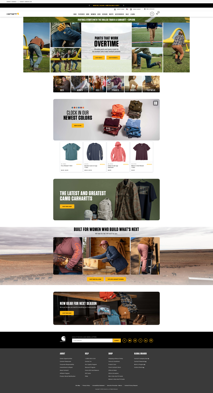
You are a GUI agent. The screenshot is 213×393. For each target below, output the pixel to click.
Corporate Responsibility (67, 364)
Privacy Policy (86, 385)
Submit (116, 340)
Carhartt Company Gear (26, 1)
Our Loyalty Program (91, 364)
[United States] (127, 9)
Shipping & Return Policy (115, 358)
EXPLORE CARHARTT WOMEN (116, 279)
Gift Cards (88, 373)
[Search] (152, 14)
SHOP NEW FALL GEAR (95, 279)
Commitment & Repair (66, 367)
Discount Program (90, 367)
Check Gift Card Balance (92, 370)
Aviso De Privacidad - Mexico (114, 385)
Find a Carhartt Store (114, 367)
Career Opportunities (66, 358)
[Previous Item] (87, 5)
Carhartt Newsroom (65, 361)
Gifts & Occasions (113, 373)
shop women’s (113, 57)
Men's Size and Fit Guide (115, 376)
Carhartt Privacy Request (131, 385)
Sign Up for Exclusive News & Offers (84, 337)
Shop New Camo (67, 206)
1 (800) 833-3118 (90, 358)
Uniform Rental (138, 367)
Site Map (78, 385)
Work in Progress (139, 364)
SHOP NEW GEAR (66, 313)
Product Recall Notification (67, 376)
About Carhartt (64, 370)
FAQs (86, 376)
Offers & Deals (112, 370)
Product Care (112, 364)
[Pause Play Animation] (155, 103)
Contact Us (88, 361)
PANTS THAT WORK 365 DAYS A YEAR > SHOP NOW (106, 5)
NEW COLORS (77, 125)
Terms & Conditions (114, 361)
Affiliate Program (65, 373)
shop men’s (98, 57)
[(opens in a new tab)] (123, 341)
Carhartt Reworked (11, 1)
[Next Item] (125, 5)
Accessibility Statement (99, 385)
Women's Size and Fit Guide (116, 379)
